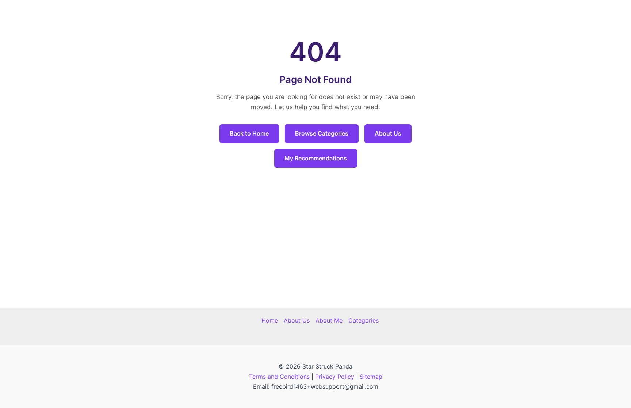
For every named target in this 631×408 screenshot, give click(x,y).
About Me (329, 320)
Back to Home (249, 133)
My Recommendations (315, 158)
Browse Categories (321, 133)
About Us (388, 133)
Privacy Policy (334, 376)
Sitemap (371, 376)
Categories (363, 320)
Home (269, 320)
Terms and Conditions (279, 376)
